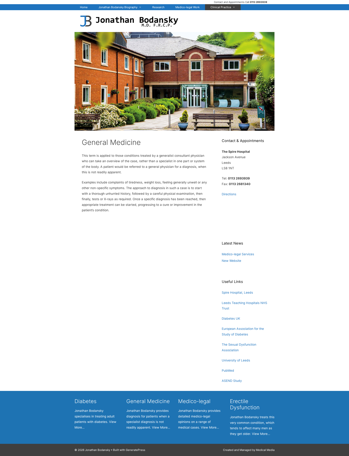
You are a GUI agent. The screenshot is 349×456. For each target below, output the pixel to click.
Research (158, 7)
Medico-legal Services (238, 254)
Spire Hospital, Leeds (237, 292)
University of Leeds (236, 360)
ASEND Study (232, 381)
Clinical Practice (220, 7)
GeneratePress (135, 450)
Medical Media (265, 450)
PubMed (228, 370)
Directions (229, 194)
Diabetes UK (231, 318)
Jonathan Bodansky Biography (118, 7)
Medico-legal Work (187, 7)
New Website (231, 261)
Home (84, 7)
